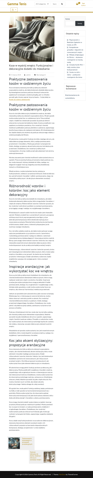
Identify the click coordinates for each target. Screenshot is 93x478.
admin (28, 75)
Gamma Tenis (16, 4)
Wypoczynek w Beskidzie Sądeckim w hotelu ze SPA (74, 42)
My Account (14, 10)
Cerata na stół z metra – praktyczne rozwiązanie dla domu (74, 74)
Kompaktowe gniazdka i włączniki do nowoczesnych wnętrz (75, 49)
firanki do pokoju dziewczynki (19, 100)
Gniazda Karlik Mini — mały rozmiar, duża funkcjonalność (75, 67)
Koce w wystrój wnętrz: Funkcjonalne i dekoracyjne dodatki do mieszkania (31, 67)
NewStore (62, 474)
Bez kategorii (41, 75)
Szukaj (67, 19)
